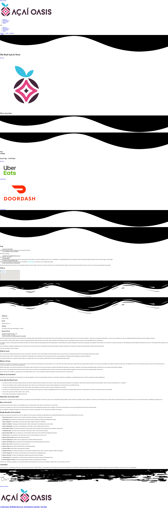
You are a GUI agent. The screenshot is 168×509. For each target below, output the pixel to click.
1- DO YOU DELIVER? (7, 249)
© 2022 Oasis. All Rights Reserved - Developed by (16, 507)
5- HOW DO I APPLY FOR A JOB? (10, 260)
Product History (6, 20)
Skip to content (3, 0)
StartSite (36, 507)
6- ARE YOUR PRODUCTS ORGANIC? (11, 263)
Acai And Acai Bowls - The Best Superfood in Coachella (14, 336)
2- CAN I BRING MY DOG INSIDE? (10, 251)
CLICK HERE (31, 261)
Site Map (44, 507)
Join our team (5, 21)
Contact (4, 23)
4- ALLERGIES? (5, 258)
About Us (5, 19)
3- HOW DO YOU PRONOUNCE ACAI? (11, 255)
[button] (84, 25)
